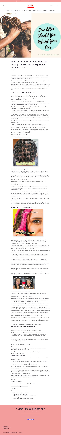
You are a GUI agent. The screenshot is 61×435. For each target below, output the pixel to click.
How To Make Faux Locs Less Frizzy (23, 134)
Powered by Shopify (13, 432)
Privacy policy (20, 432)
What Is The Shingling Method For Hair (19, 386)
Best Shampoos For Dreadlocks (22, 137)
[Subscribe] (39, 415)
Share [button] (13, 73)
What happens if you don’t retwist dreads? (24, 398)
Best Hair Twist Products (16, 381)
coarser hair (45, 110)
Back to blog (31, 402)
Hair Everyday (7, 432)
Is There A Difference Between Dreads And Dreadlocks (23, 383)
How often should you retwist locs (21, 393)
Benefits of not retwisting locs (21, 394)
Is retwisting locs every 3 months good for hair (25, 395)
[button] (4, 6)
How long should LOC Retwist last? (22, 397)
